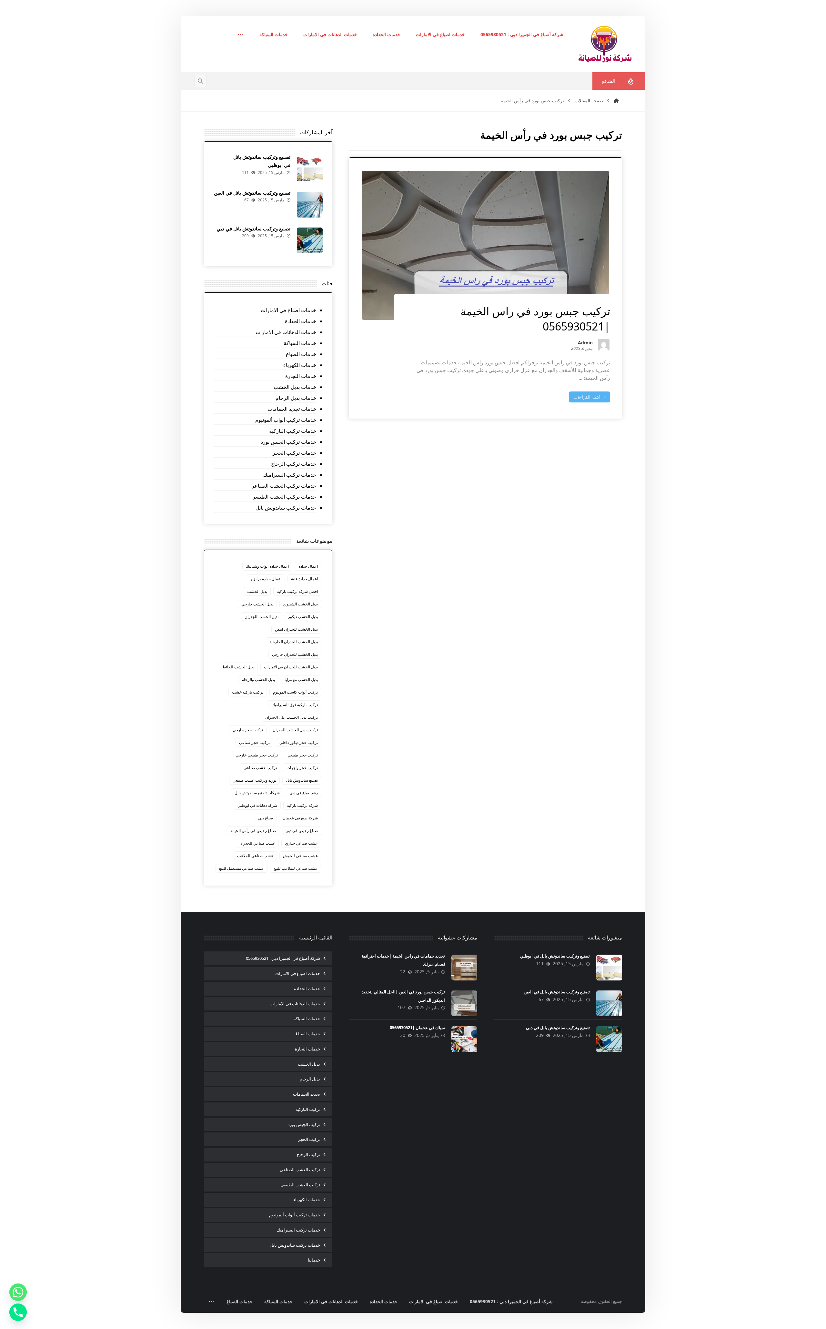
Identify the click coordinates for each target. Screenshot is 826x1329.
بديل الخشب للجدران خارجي (295, 654)
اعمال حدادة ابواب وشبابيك (267, 566)
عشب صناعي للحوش (300, 855)
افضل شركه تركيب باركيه (297, 591)
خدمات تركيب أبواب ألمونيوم (285, 419)
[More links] (240, 35)
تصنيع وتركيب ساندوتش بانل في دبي (253, 228)
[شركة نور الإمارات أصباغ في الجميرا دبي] (605, 44)
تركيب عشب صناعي (260, 767)
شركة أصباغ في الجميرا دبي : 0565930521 (283, 958)
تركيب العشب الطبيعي (300, 1185)
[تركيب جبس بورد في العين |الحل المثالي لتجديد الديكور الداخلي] (464, 1003)
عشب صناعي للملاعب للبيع (296, 868)
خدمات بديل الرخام (296, 397)
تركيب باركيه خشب (247, 692)
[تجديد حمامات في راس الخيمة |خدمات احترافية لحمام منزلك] (464, 967)
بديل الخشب (257, 591)
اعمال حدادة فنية (304, 579)
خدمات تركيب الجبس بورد (288, 441)
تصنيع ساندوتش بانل (302, 780)
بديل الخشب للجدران (261, 616)
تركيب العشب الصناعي (300, 1169)
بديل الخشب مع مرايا (301, 679)
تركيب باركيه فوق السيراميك (295, 704)
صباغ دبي (265, 818)
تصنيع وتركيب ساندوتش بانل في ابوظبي (555, 956)
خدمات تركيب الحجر (294, 452)
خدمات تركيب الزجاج (293, 463)
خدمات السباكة (300, 343)
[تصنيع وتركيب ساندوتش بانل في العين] (310, 205)
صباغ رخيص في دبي (302, 830)
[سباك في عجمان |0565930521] (464, 1039)
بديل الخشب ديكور (303, 616)
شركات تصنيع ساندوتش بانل (257, 793)
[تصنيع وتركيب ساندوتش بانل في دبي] (310, 240)
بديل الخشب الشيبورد (300, 604)
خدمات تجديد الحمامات (291, 408)
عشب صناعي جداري (301, 843)
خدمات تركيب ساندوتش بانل (286, 507)
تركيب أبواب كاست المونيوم (295, 692)
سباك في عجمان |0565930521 (417, 1027)
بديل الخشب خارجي (257, 604)
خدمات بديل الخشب (295, 387)
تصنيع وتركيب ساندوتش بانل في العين (252, 192)
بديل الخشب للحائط (238, 667)
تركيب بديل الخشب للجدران (295, 730)
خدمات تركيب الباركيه (292, 430)
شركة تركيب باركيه (302, 805)
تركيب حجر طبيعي (302, 755)
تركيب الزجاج (308, 1154)
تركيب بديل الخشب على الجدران (291, 717)
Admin (585, 343)
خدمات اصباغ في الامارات (288, 310)
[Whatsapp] (18, 1292)
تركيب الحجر (309, 1139)
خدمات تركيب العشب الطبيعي (283, 496)
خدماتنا (314, 1260)
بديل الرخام (310, 1079)
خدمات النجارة (300, 376)
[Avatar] (603, 344)
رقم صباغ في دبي (303, 793)
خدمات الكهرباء (299, 365)
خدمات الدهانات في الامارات (286, 332)
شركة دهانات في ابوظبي (257, 805)
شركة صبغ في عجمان (300, 818)
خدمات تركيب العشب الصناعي (283, 485)
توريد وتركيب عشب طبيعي (254, 780)
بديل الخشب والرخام (258, 679)
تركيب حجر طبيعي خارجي (257, 755)
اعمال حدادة (308, 566)
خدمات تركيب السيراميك (289, 474)
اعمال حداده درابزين (265, 579)
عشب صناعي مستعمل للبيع (241, 868)
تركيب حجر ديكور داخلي (298, 742)
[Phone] (18, 1312)
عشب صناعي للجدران (257, 843)
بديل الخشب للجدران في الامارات (291, 667)
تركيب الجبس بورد (304, 1124)
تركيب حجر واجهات (302, 767)
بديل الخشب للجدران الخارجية (293, 641)
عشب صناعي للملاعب (255, 855)
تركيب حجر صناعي (254, 742)
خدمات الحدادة (300, 321)
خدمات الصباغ (301, 354)
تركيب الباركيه (308, 1109)
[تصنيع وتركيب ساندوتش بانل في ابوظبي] (310, 169)
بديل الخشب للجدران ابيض (296, 629)
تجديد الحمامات (306, 1094)
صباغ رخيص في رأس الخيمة (253, 830)
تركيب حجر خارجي (248, 730)
